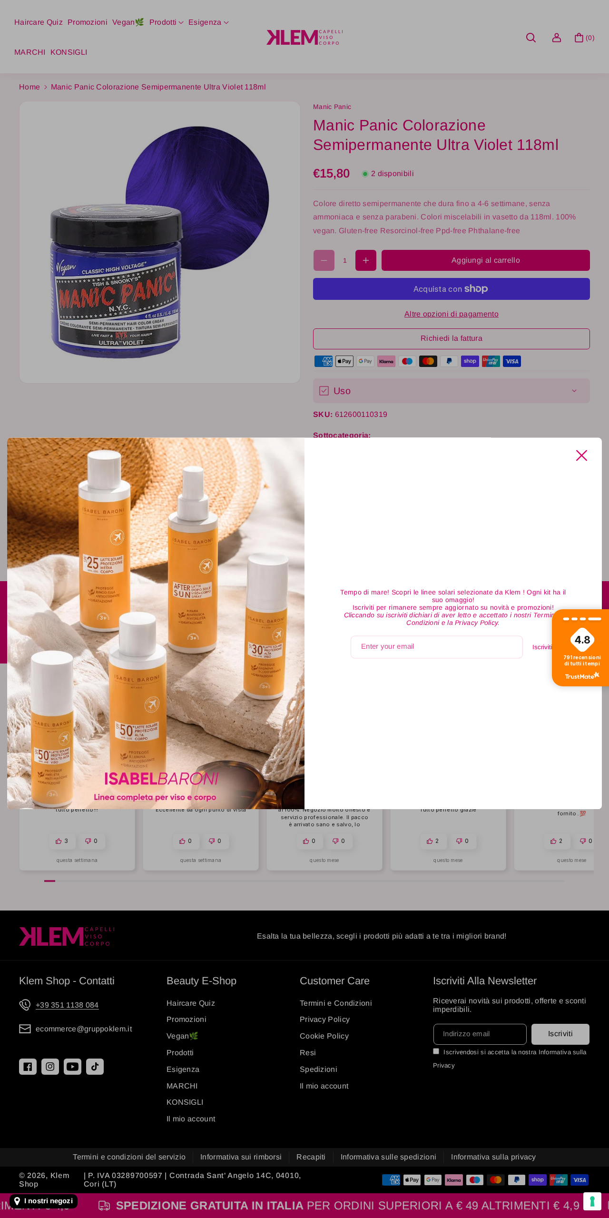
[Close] (581, 455)
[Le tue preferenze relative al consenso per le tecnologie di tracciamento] (592, 1201)
